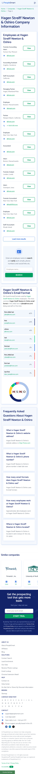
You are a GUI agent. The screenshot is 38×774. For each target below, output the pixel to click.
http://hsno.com (24, 443)
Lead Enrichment (7, 661)
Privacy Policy (10, 626)
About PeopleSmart (8, 645)
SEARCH (19, 275)
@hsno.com (11, 55)
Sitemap (4, 693)
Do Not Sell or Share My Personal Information (17, 687)
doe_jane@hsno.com (11, 374)
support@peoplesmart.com (14, 713)
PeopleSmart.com (8, 628)
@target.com (11, 108)
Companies (11, 8)
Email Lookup (6, 671)
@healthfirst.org (12, 204)
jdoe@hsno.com (9, 314)
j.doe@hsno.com (9, 357)
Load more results (19, 239)
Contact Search (7, 658)
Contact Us (5, 680)
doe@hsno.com (9, 340)
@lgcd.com (10, 165)
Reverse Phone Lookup (9, 668)
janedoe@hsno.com (11, 366)
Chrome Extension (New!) (10, 674)
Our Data (5, 664)
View (29, 48)
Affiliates (5, 648)
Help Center (6, 684)
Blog (3, 652)
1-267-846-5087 (10, 717)
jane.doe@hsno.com (11, 349)
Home (3, 8)
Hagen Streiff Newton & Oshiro (17, 9)
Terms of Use (30, 624)
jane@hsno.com (9, 323)
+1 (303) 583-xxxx (12, 125)
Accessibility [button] (5, 767)
